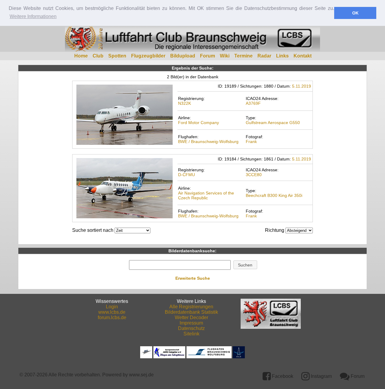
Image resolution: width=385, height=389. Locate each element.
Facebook (282, 376)
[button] (245, 264)
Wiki (224, 55)
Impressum (191, 322)
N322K (184, 103)
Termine (243, 55)
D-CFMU (186, 174)
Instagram (321, 376)
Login (112, 306)
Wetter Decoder (191, 317)
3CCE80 (254, 174)
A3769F (253, 103)
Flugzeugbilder (148, 55)
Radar (264, 55)
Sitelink (191, 333)
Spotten (117, 55)
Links (282, 55)
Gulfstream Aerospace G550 (273, 122)
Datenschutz (191, 328)
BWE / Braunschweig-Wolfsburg (208, 141)
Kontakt (303, 55)
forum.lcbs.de (112, 317)
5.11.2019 (301, 86)
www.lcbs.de (111, 312)
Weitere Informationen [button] (33, 16)
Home (81, 55)
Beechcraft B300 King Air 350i (274, 195)
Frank (251, 141)
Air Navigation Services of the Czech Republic (206, 195)
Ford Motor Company (198, 122)
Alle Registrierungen (191, 306)
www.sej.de (141, 374)
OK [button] (355, 13)
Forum (207, 55)
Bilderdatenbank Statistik (191, 312)
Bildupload (182, 55)
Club (98, 55)
